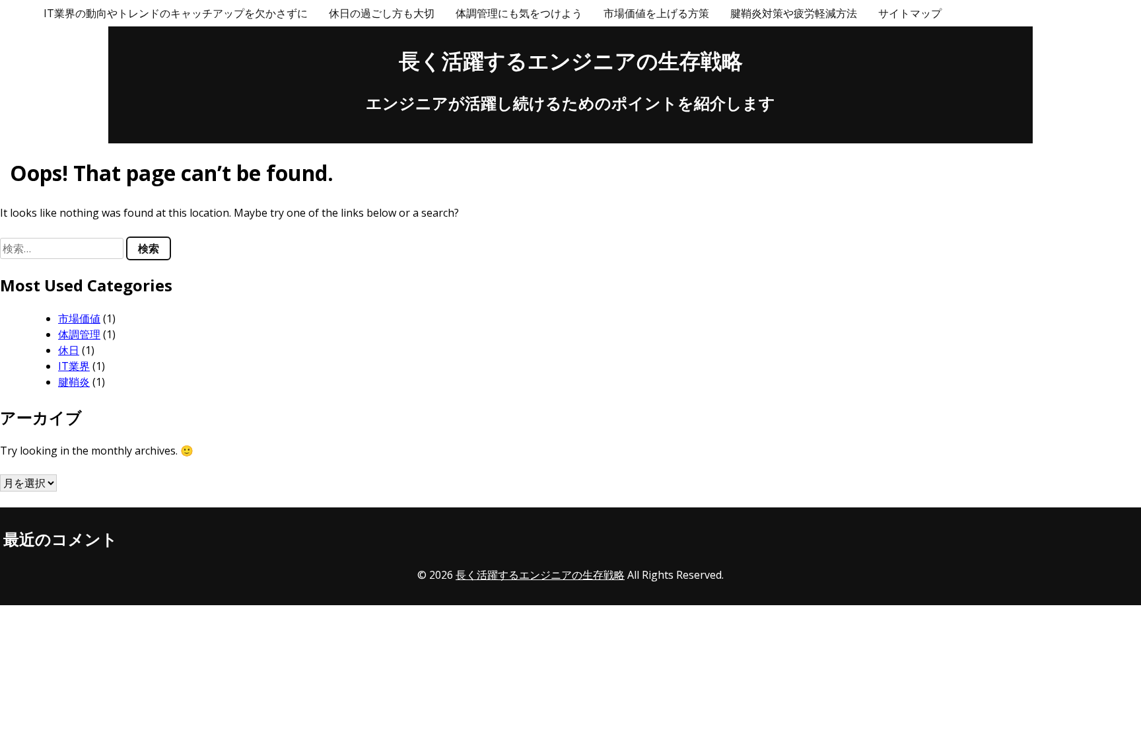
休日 (68, 350)
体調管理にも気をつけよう (519, 13)
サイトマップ (910, 13)
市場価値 (79, 318)
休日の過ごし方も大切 (381, 13)
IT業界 (74, 366)
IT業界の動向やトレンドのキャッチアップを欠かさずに (176, 13)
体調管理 (79, 334)
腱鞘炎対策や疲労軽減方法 (793, 13)
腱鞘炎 (74, 382)
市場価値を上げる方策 (656, 13)
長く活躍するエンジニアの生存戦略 (571, 60)
